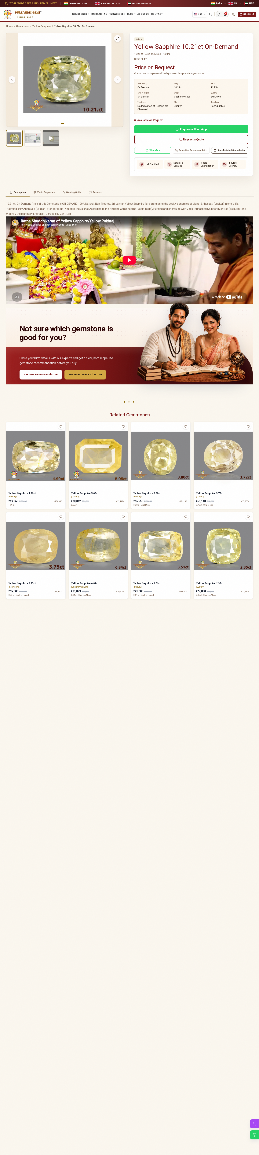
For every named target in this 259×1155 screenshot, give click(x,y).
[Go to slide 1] (62, 123)
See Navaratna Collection (85, 374)
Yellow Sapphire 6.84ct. (85, 583)
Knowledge (117, 14)
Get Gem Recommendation (41, 374)
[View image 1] (14, 138)
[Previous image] (12, 79)
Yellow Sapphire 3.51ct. (147, 583)
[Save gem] (61, 426)
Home (9, 26)
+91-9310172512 (79, 3)
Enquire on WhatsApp (193, 129)
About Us (143, 14)
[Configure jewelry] (63, 441)
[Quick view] (63, 434)
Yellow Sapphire (41, 26)
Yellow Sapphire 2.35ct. (210, 583)
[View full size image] (117, 38)
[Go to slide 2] (65, 123)
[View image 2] (32, 138)
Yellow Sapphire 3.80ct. (147, 493)
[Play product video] (50, 138)
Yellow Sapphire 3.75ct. (22, 583)
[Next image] (117, 79)
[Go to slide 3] (67, 123)
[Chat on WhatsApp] (254, 1134)
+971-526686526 (141, 3)
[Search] (210, 14)
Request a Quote (193, 139)
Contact (157, 14)
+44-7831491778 (110, 3)
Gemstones (80, 14)
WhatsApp (154, 150)
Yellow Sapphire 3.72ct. (210, 493)
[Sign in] (234, 14)
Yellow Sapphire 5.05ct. (85, 493)
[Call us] (254, 1123)
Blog (131, 14)
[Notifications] (218, 14)
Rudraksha (99, 14)
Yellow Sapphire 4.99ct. (22, 493)
